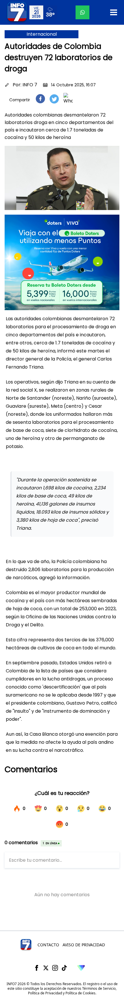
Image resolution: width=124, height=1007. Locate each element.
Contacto (48, 944)
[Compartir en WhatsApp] (68, 98)
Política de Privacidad (45, 993)
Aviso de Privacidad (84, 944)
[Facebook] (37, 968)
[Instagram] (55, 968)
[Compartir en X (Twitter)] (54, 99)
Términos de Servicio (99, 988)
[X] (46, 968)
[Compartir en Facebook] (40, 98)
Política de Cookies (80, 993)
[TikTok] (64, 968)
